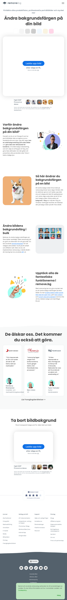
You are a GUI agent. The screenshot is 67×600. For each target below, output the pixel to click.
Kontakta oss (38, 521)
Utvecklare (6, 527)
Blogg (52, 518)
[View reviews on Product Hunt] (33, 495)
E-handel (5, 531)
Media (4, 534)
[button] (21, 568)
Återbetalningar (39, 524)
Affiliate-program (55, 521)
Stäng (59, 595)
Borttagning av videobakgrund (54, 530)
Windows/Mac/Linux (24, 529)
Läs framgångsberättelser (32, 399)
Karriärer (53, 534)
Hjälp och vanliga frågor (41, 518)
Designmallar (22, 535)
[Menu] (63, 3)
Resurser (37, 531)
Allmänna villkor (34, 577)
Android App (22, 532)
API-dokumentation (24, 518)
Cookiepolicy (33, 582)
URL (38, 70)
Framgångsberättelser (9, 543)
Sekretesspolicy (17, 110)
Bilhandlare (6, 537)
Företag (5, 540)
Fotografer (6, 521)
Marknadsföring (7, 524)
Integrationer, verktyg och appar (25, 522)
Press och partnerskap (57, 540)
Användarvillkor (46, 107)
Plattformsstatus (40, 527)
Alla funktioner (7, 518)
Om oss (52, 537)
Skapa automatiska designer (56, 525)
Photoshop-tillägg (24, 526)
